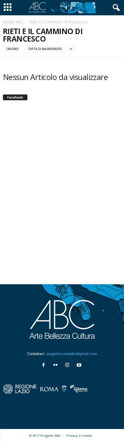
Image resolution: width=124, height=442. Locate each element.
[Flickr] (57, 365)
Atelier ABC (13, 22)
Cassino (12, 49)
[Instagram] (68, 365)
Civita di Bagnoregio (45, 49)
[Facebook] (45, 365)
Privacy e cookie (79, 435)
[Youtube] (79, 365)
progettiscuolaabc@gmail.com (71, 354)
